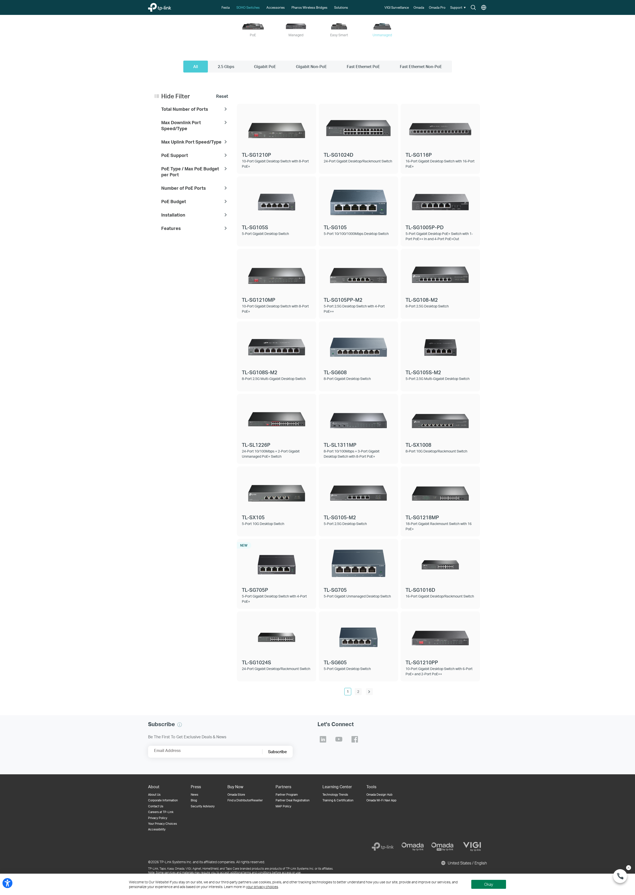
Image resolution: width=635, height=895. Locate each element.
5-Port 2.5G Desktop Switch (345, 524)
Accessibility (156, 829)
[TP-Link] (383, 847)
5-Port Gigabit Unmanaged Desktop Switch (357, 596)
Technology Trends (335, 794)
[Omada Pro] (442, 847)
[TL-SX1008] (440, 418)
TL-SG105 (335, 227)
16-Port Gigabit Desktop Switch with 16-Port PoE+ (440, 163)
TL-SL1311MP (340, 445)
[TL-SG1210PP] (440, 635)
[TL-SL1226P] (276, 418)
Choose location (483, 8)
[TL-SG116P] (440, 127)
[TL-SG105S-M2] (440, 345)
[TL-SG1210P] (276, 127)
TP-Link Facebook (354, 739)
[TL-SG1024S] (276, 635)
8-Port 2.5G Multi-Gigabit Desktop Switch (274, 378)
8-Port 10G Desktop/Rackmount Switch (436, 451)
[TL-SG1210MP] (276, 273)
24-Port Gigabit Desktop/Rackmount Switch (358, 161)
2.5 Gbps (226, 66)
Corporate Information (163, 800)
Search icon (473, 8)
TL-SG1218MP (422, 517)
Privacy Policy (157, 818)
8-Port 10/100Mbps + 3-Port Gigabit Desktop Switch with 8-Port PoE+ (352, 453)
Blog (194, 800)
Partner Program (287, 794)
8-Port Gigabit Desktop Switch (347, 378)
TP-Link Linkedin (323, 739)
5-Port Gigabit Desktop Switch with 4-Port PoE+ (274, 598)
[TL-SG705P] (276, 563)
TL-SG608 (335, 372)
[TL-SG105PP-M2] (358, 273)
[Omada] (412, 847)
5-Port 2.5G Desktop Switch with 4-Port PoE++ (354, 308)
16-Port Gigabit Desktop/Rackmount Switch (440, 596)
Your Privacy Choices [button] (162, 823)
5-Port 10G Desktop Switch (263, 524)
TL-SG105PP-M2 (343, 300)
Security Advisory (203, 806)
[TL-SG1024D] (358, 127)
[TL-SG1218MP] (440, 490)
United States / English (467, 862)
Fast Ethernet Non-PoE (421, 66)
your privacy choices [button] (262, 887)
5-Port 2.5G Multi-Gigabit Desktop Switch (438, 378)
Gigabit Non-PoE (311, 66)
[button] (458, 7)
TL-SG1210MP (258, 300)
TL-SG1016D (420, 590)
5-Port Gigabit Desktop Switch (265, 233)
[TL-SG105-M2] (358, 490)
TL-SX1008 (418, 445)
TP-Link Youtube (338, 739)
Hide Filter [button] (175, 96)
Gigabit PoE (265, 66)
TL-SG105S (255, 227)
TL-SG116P (419, 154)
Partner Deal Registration (293, 800)
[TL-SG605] (358, 635)
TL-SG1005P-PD (425, 227)
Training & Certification (337, 800)
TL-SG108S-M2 (259, 372)
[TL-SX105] (276, 490)
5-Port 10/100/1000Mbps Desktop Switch (356, 233)
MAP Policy (283, 806)
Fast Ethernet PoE (363, 66)
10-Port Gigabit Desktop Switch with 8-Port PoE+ (275, 163)
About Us (154, 794)
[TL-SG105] (358, 200)
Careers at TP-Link (160, 812)
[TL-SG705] (358, 563)
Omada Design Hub (379, 794)
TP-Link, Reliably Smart (169, 6)
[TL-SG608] (358, 345)
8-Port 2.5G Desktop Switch (427, 306)
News (194, 794)
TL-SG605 (335, 662)
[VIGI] (472, 847)
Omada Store (236, 794)
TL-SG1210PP (422, 662)
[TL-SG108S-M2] (276, 345)
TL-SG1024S (256, 662)
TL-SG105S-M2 (423, 372)
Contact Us (155, 806)
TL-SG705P (255, 590)
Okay (488, 884)
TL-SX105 (253, 517)
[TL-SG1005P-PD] (440, 200)
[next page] (369, 691)
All (195, 66)
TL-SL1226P (256, 445)
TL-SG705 (335, 590)
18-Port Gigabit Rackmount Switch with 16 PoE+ (439, 526)
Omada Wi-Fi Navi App (381, 800)
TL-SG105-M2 (340, 517)
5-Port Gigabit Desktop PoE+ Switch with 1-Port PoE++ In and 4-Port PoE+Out (439, 236)
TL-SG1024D (338, 154)
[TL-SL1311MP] (358, 418)
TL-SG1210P (256, 154)
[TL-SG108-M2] (440, 273)
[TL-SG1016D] (440, 563)
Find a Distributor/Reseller (245, 800)
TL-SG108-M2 (422, 300)
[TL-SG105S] (276, 200)
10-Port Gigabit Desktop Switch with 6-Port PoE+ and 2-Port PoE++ (439, 671)
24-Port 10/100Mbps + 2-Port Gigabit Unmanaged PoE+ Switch (271, 453)
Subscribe (277, 751)
